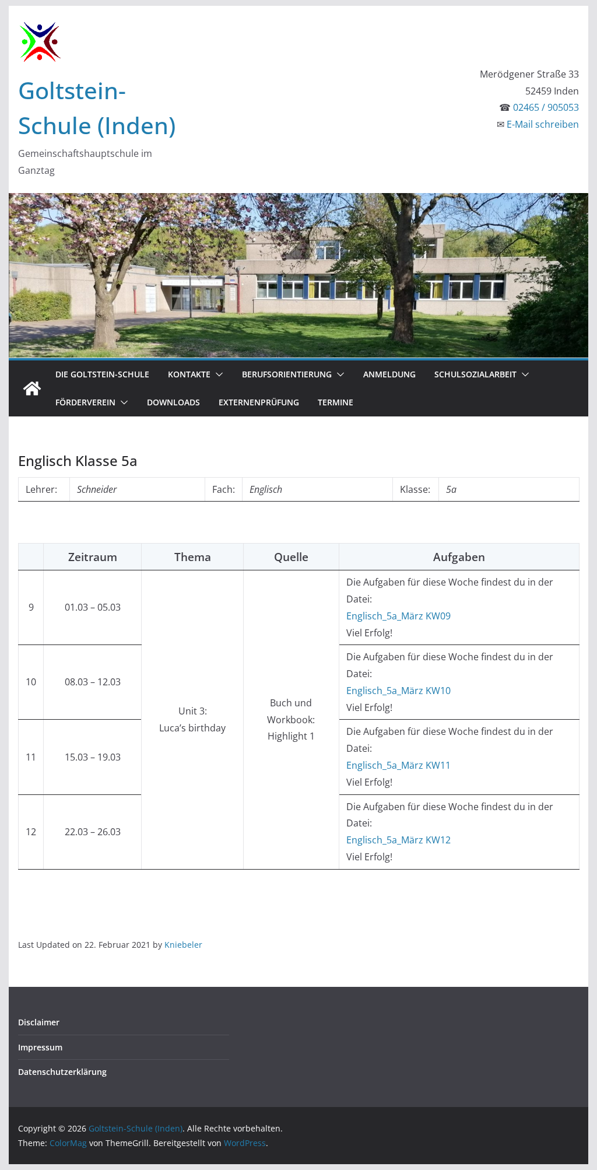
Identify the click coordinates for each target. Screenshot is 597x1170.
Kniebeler (183, 944)
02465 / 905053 (546, 107)
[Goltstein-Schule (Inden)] (32, 388)
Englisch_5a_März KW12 (398, 839)
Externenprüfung (259, 402)
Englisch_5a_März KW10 (398, 690)
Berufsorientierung (287, 374)
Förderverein (85, 402)
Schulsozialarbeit (475, 374)
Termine (335, 402)
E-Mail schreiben (543, 124)
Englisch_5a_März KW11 (398, 765)
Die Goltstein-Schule (102, 374)
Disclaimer (38, 1022)
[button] (216, 374)
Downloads (173, 402)
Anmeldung (389, 374)
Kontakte (189, 374)
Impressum (40, 1047)
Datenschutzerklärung (62, 1071)
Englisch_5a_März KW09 (398, 615)
